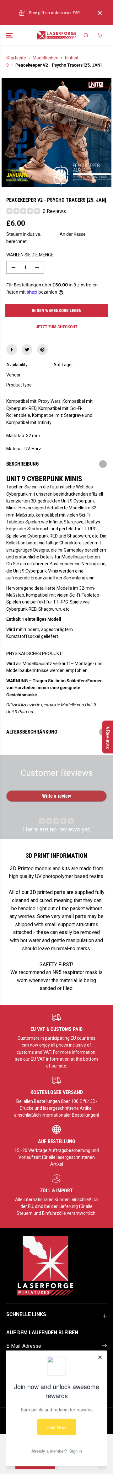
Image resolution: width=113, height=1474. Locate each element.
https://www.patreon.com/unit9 (65, 711)
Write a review (56, 796)
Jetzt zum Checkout (57, 326)
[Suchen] (86, 35)
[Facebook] (11, 349)
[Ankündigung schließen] (100, 13)
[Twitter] (27, 349)
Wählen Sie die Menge (29, 254)
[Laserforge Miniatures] (56, 35)
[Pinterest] (42, 349)
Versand (50, 234)
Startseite (16, 57)
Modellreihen (45, 57)
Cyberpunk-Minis (70, 384)
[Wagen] (100, 35)
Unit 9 (59, 374)
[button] (10, 35)
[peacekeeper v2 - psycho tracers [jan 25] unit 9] (56, 132)
